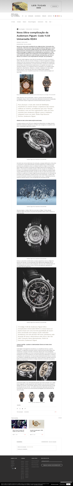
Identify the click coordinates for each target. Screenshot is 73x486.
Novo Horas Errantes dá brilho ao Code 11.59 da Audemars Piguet (18, 431)
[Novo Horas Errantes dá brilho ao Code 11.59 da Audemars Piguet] (19, 424)
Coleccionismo (40, 21)
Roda (46, 21)
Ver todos (13, 21)
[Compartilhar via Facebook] (17, 408)
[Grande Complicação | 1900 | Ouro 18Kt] (36, 424)
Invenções (19, 21)
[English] (57, 16)
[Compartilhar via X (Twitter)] (19, 408)
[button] (26, 16)
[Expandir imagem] (26, 84)
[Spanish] (58, 16)
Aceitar (68, 484)
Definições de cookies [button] (54, 484)
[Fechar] (71, 484)
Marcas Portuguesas (32, 21)
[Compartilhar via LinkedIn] (22, 408)
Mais (50, 21)
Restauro (24, 21)
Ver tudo (60, 417)
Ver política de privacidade (38, 484)
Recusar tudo (62, 484)
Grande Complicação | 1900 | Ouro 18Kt (36, 431)
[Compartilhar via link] (25, 408)
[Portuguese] (55, 16)
